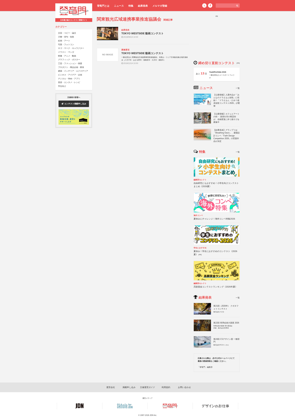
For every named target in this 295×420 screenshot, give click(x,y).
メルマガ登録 (159, 5)
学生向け (62, 86)
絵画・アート (64, 41)
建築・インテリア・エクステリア (73, 71)
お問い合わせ (184, 387)
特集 (130, 5)
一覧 (238, 88)
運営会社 (110, 387)
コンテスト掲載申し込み (75, 104)
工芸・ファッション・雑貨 (70, 63)
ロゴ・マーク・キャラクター (71, 48)
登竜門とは (103, 5)
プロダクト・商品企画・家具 (71, 67)
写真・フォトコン (66, 44)
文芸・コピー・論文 (67, 33)
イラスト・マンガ (66, 52)
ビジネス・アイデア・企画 (70, 75)
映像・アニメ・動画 (67, 56)
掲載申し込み (129, 387)
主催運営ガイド (147, 387)
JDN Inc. (153, 415)
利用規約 (166, 387)
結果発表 (143, 5)
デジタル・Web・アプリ (69, 78)
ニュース (119, 5)
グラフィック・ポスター (69, 60)
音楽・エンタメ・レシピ (69, 82)
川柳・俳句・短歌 (66, 37)
